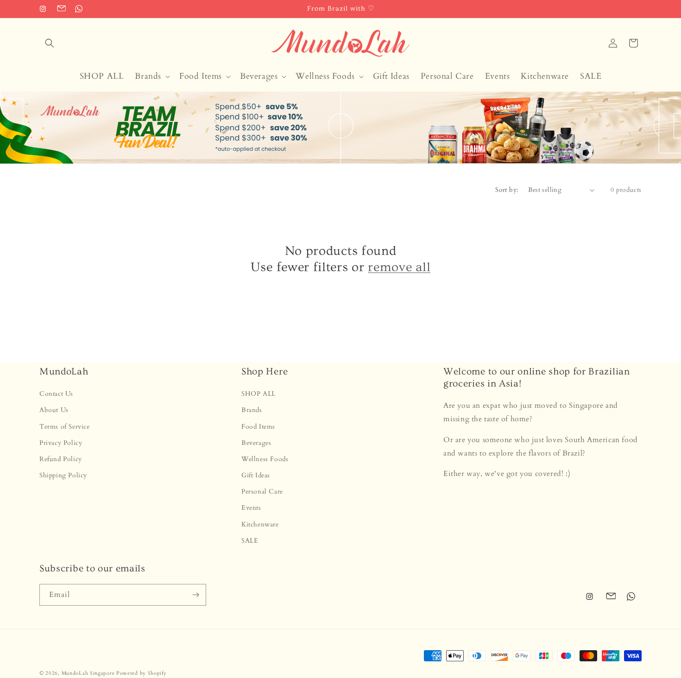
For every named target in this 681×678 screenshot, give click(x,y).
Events (251, 508)
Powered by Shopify (141, 673)
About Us (54, 410)
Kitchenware (260, 524)
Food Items (258, 426)
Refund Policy (60, 459)
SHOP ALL (258, 393)
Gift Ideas (255, 475)
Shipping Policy (63, 475)
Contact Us (56, 393)
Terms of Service (64, 426)
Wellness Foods (264, 459)
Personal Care (262, 491)
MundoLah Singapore (88, 673)
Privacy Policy (60, 442)
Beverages (256, 442)
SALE (249, 540)
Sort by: (506, 189)
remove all (399, 267)
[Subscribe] (195, 595)
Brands (251, 410)
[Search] (49, 43)
